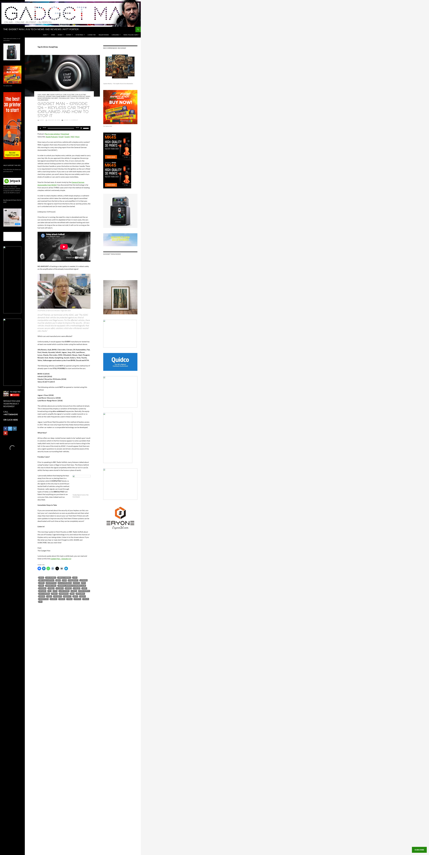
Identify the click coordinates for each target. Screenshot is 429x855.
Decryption (51, 583)
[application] (64, 128)
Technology (64, 98)
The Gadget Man (82, 98)
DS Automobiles (65, 583)
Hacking (42, 588)
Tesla (72, 98)
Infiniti (68, 588)
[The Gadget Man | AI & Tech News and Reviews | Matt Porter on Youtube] (5, 433)
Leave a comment (70, 120)
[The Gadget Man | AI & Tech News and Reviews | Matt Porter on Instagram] (15, 429)
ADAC (41, 577)
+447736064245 (10, 414)
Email (61, 137)
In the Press (79, 35)
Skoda (82, 596)
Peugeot (57, 596)
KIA (50, 591)
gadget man (51, 585)
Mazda (54, 593)
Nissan (41, 596)
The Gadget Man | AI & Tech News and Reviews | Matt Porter (41, 29)
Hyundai (60, 588)
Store (53, 35)
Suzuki (62, 599)
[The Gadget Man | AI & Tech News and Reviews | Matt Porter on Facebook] (5, 429)
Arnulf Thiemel (64, 577)
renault (67, 596)
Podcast (81, 96)
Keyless (42, 591)
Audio (44, 95)
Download (65, 134)
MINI (72, 593)
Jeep (84, 588)
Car (64, 580)
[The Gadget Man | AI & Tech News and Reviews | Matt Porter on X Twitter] (10, 429)
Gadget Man (51, 96)
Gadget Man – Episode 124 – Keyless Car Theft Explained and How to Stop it (64, 109)
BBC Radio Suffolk (54, 95)
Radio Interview (44, 98)
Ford (41, 585)
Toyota (77, 599)
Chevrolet (73, 580)
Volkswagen (43, 100)
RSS (72, 137)
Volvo (85, 599)
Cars (65, 95)
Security (54, 98)
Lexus (74, 591)
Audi (39, 95)
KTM (55, 591)
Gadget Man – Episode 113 (60, 559)
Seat (75, 596)
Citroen (84, 580)
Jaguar (77, 588)
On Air (60, 35)
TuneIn (67, 137)
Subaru (53, 599)
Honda (51, 588)
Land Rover (64, 591)
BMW (58, 580)
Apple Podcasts (52, 137)
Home (45, 35)
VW (40, 602)
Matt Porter (72, 96)
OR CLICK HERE (10, 420)
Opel (49, 596)
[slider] (86, 128)
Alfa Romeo (50, 577)
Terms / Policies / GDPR (130, 35)
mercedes (64, 593)
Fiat (83, 583)
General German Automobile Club (72, 585)
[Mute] (81, 128)
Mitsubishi (80, 593)
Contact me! (92, 35)
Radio (88, 96)
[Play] (40, 128)
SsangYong (43, 599)
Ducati (76, 583)
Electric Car (72, 95)
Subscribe (419, 850)
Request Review (104, 35)
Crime (41, 583)
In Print (68, 35)
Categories (115, 35)
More (77, 137)
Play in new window (52, 134)
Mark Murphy (61, 96)
